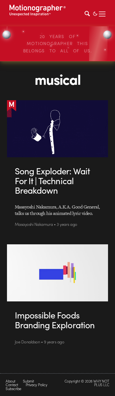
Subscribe (13, 388)
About (10, 381)
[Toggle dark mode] (95, 13)
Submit (28, 381)
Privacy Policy (36, 384)
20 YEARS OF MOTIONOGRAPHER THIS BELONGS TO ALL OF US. (57, 43)
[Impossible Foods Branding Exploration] (57, 272)
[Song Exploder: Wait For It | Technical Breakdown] (57, 128)
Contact (12, 384)
